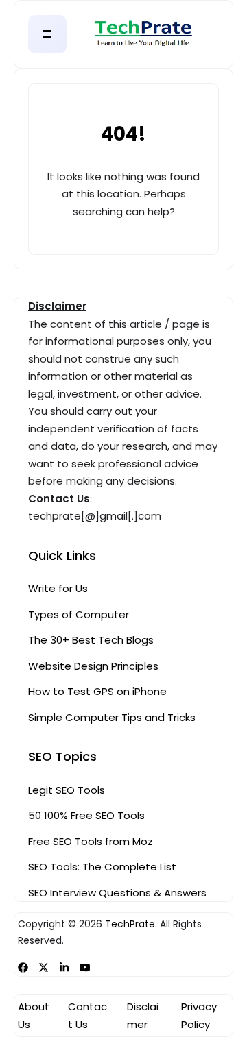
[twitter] (43, 967)
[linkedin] (64, 967)
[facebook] (23, 967)
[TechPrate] (124, 34)
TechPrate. (131, 924)
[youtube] (85, 967)
